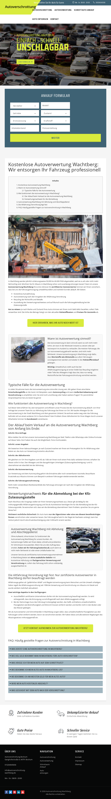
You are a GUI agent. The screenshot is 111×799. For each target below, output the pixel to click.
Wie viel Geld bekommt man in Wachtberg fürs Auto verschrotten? (44, 656)
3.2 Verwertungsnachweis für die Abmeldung (40, 199)
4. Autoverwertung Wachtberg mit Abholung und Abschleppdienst (43, 202)
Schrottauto (19, 545)
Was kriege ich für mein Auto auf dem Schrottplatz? (37, 662)
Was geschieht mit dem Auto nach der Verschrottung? (38, 690)
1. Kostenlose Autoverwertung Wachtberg (33, 185)
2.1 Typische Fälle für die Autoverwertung (38, 190)
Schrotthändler (36, 612)
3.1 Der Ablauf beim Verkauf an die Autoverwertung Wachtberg (47, 196)
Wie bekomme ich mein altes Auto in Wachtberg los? (37, 669)
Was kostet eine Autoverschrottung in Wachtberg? (36, 649)
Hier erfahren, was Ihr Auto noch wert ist (55, 323)
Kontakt (78, 757)
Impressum (79, 760)
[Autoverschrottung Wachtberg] (7, 2)
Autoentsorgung (69, 354)
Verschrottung (14, 395)
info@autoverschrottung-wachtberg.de (15, 771)
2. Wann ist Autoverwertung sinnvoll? (31, 188)
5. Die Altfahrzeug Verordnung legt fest (32, 204)
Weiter (55, 138)
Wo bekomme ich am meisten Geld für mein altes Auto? (38, 676)
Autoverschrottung (52, 207)
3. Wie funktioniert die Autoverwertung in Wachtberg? (38, 193)
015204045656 (100, 2)
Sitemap (78, 764)
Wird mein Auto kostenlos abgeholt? (29, 683)
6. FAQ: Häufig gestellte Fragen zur (30, 207)
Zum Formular (24, 61)
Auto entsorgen (44, 771)
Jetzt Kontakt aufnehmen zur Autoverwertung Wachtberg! (55, 628)
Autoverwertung (45, 760)
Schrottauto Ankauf (45, 765)
